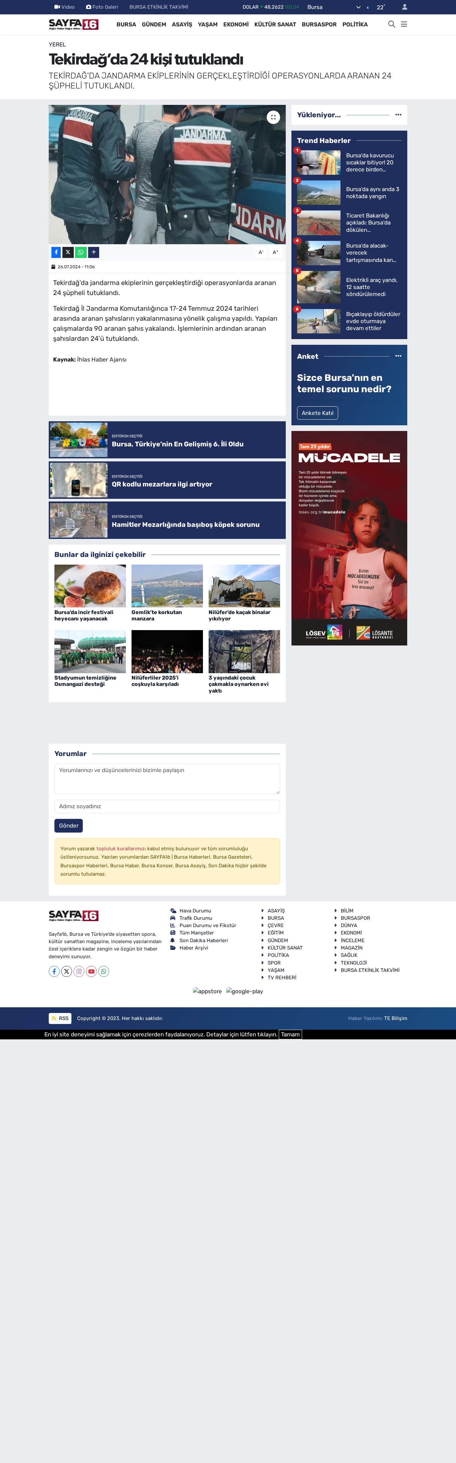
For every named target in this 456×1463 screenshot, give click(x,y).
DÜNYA (349, 925)
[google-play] (245, 991)
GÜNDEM (154, 24)
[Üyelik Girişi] (402, 7)
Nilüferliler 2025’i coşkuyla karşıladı (155, 681)
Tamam (290, 1034)
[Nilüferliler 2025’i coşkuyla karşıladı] (167, 651)
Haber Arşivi (194, 948)
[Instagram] (78, 971)
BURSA (126, 24)
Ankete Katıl (317, 413)
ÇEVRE (276, 925)
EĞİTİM (276, 933)
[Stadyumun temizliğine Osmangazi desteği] (90, 651)
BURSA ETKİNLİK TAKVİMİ (159, 7)
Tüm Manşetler (197, 933)
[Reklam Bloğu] (349, 538)
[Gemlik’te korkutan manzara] (167, 585)
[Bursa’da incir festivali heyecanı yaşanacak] (90, 585)
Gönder (68, 825)
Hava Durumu (195, 911)
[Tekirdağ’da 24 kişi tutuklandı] (167, 174)
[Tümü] (398, 114)
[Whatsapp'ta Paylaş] (81, 252)
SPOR (274, 963)
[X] (66, 971)
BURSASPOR (319, 24)
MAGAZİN (352, 948)
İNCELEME (353, 940)
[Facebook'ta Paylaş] (56, 252)
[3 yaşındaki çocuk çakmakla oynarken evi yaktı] (244, 651)
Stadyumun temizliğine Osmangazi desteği (85, 681)
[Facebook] (54, 971)
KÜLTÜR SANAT (275, 24)
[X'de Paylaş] (68, 252)
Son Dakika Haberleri (204, 940)
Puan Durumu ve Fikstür (208, 925)
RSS (63, 1018)
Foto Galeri (105, 7)
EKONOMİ (236, 24)
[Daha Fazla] (93, 252)
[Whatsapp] (103, 971)
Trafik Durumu (196, 918)
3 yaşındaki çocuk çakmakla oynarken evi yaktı (239, 684)
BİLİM (347, 911)
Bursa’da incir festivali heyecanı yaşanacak (83, 615)
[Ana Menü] (404, 24)
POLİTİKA (355, 24)
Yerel (57, 44)
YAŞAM (208, 24)
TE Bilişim (395, 1018)
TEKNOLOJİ (354, 963)
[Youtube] (91, 971)
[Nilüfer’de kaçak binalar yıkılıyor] (244, 585)
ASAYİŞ (182, 24)
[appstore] (208, 991)
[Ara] (392, 24)
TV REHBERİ (282, 978)
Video (68, 7)
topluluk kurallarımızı (121, 849)
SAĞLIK (349, 955)
